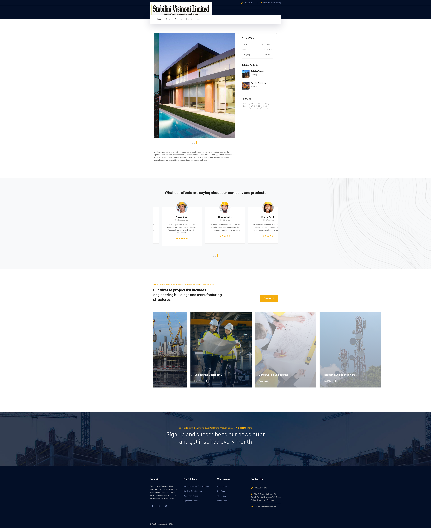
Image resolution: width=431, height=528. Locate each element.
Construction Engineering (279, 374)
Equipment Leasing (192, 501)
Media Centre (222, 501)
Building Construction (193, 491)
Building (254, 75)
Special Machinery (258, 83)
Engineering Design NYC (214, 374)
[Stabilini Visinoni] (181, 10)
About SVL (221, 496)
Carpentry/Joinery (191, 496)
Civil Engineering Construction (196, 486)
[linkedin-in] (159, 506)
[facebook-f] (152, 506)
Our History (222, 486)
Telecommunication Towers (345, 374)
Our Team (221, 491)
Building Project (257, 71)
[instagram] (166, 506)
